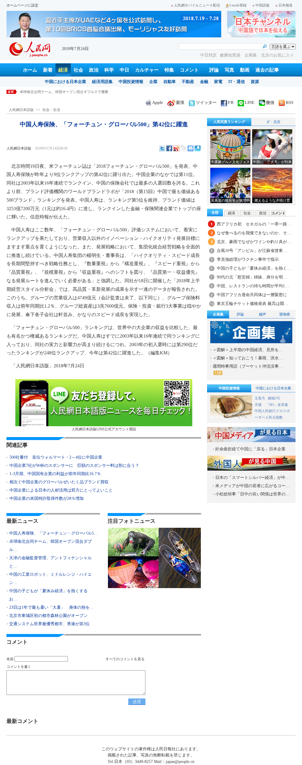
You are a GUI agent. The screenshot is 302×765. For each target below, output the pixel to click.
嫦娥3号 (274, 398)
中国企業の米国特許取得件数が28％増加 (46, 498)
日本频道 (285, 5)
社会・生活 (51, 110)
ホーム (30, 69)
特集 (169, 69)
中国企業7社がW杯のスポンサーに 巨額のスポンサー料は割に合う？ (74, 465)
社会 (78, 69)
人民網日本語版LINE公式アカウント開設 (104, 429)
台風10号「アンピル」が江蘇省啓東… (252, 250)
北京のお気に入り (277, 55)
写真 (229, 69)
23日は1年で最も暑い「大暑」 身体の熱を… (51, 607)
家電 (218, 81)
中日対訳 (208, 55)
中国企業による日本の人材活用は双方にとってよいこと (61, 490)
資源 (255, 81)
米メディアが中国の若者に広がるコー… (252, 486)
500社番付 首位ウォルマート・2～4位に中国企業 (55, 457)
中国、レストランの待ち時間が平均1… (253, 286)
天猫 (258, 405)
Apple (157, 102)
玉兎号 (260, 398)
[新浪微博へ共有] (176, 148)
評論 (214, 69)
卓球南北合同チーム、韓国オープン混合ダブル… (50, 545)
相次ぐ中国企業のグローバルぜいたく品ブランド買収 (59, 482)
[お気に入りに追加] (198, 148)
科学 (109, 69)
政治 (94, 69)
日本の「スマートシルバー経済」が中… (252, 477)
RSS (289, 102)
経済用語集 (102, 81)
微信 (270, 102)
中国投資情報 (131, 81)
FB (230, 102)
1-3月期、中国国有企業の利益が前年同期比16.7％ (55, 474)
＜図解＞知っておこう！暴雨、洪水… (248, 358)
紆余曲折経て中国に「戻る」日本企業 (250, 449)
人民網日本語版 (21, 110)
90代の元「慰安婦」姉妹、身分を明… (252, 277)
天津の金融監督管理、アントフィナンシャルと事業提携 (64, 92)
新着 (47, 69)
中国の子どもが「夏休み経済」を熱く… (254, 268)
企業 (153, 81)
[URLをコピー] (183, 148)
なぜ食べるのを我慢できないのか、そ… (254, 233)
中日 (124, 69)
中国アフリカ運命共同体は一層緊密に (252, 295)
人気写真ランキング (229, 122)
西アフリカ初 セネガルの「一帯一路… (254, 224)
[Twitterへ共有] (162, 148)
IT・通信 (236, 81)
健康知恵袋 (231, 55)
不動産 (188, 81)
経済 (63, 69)
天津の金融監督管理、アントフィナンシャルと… (50, 562)
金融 (204, 81)
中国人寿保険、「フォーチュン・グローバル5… (53, 533)
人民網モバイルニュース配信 (197, 5)
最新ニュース (22, 521)
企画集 (251, 55)
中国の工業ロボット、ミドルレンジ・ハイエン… (50, 578)
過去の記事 (267, 69)
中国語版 (262, 5)
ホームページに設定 (22, 5)
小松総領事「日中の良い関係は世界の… (252, 494)
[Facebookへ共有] (169, 148)
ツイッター (206, 102)
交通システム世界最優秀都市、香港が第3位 (49, 624)
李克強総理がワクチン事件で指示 (248, 259)
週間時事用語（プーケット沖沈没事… (248, 366)
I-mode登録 (238, 5)
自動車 (169, 81)
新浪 (180, 102)
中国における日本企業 (65, 81)
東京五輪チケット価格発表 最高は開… (252, 303)
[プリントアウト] (190, 148)
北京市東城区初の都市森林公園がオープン (48, 615)
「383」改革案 (276, 405)
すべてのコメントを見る (125, 659)
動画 (245, 69)
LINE (250, 102)
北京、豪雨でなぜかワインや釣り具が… (254, 242)
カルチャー (147, 69)
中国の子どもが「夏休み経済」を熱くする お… (50, 595)
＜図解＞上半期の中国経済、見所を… (248, 350)
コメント (189, 69)
